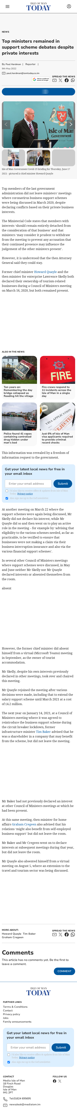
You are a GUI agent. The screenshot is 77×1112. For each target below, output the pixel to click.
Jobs (5, 1018)
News (5, 31)
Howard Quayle (45, 272)
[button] (7, 6)
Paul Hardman (13, 64)
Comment (64, 971)
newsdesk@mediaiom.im (25, 1104)
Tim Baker (43, 732)
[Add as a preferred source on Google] (41, 79)
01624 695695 (22, 1098)
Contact (8, 1010)
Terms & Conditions (15, 1007)
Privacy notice (25, 493)
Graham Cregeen (24, 824)
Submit (63, 484)
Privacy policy (11, 1014)
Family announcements (17, 1021)
